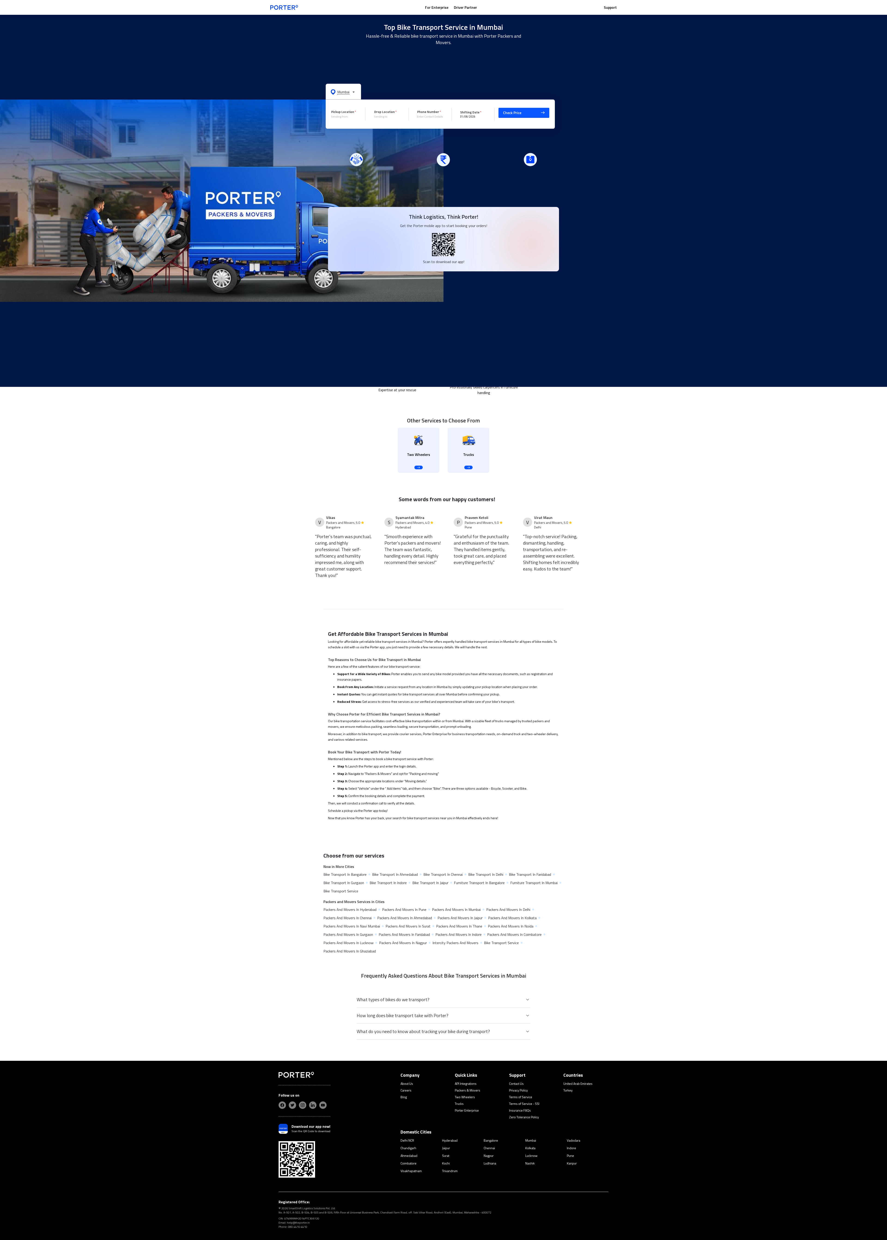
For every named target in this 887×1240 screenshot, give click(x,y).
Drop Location (384, 111)
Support (610, 7)
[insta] (302, 1105)
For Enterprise (436, 7)
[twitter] (292, 1105)
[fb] (282, 1105)
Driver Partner (465, 7)
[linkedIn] (312, 1105)
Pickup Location (342, 111)
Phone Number (428, 111)
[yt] (323, 1105)
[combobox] (345, 117)
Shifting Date (470, 111)
